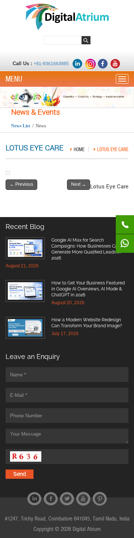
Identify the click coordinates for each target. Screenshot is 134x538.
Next (78, 184)
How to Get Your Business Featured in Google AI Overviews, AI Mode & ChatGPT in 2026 (88, 288)
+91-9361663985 (51, 63)
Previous (21, 184)
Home (79, 149)
